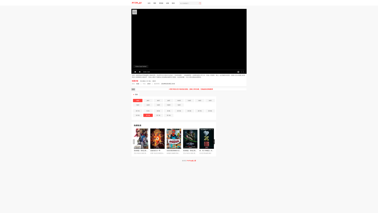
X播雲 (199, 100)
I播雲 (158, 100)
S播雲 (158, 105)
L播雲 (210, 100)
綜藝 (167, 3)
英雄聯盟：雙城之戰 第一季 (142, 150)
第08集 (210, 111)
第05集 (179, 111)
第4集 (168, 111)
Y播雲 (179, 105)
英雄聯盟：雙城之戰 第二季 (191, 150)
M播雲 (179, 100)
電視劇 (161, 3)
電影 (154, 3)
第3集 (158, 111)
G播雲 (189, 100)
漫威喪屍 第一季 (155, 150)
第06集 (189, 111)
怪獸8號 (135, 81)
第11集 (158, 115)
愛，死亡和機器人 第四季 (207, 150)
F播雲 (137, 105)
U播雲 (148, 105)
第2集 (148, 111)
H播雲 (137, 100)
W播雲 (168, 105)
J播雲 (148, 100)
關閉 (133, 89)
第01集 (138, 111)
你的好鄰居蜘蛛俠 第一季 (174, 150)
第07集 (200, 111)
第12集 (169, 115)
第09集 (138, 115)
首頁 (149, 3)
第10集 (148, 115)
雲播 (136, 94)
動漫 (173, 3)
